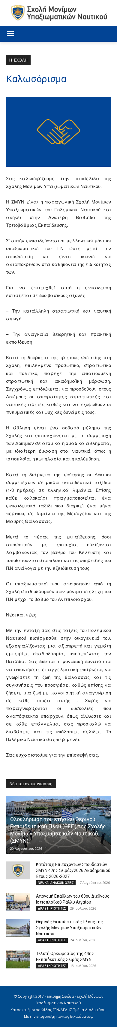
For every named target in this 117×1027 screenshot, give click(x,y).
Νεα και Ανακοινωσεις (56, 883)
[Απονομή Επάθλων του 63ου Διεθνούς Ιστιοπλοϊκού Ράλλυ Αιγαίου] (18, 902)
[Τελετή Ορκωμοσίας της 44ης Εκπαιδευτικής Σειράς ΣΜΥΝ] (18, 959)
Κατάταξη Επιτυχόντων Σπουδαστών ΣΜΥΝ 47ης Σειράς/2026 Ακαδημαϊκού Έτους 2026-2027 (73, 870)
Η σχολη (18, 60)
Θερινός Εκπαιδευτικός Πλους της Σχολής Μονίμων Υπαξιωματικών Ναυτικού (69, 927)
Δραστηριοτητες (52, 908)
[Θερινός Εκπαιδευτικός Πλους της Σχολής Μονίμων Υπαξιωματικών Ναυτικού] (18, 928)
